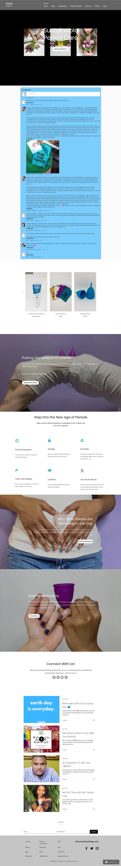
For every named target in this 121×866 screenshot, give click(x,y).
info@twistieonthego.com (87, 841)
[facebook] (86, 848)
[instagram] (97, 848)
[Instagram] (66, 677)
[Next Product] (99, 292)
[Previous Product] (23, 292)
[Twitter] (58, 677)
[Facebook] (54, 677)
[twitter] (92, 848)
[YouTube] (62, 677)
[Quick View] (61, 291)
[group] (61, 295)
